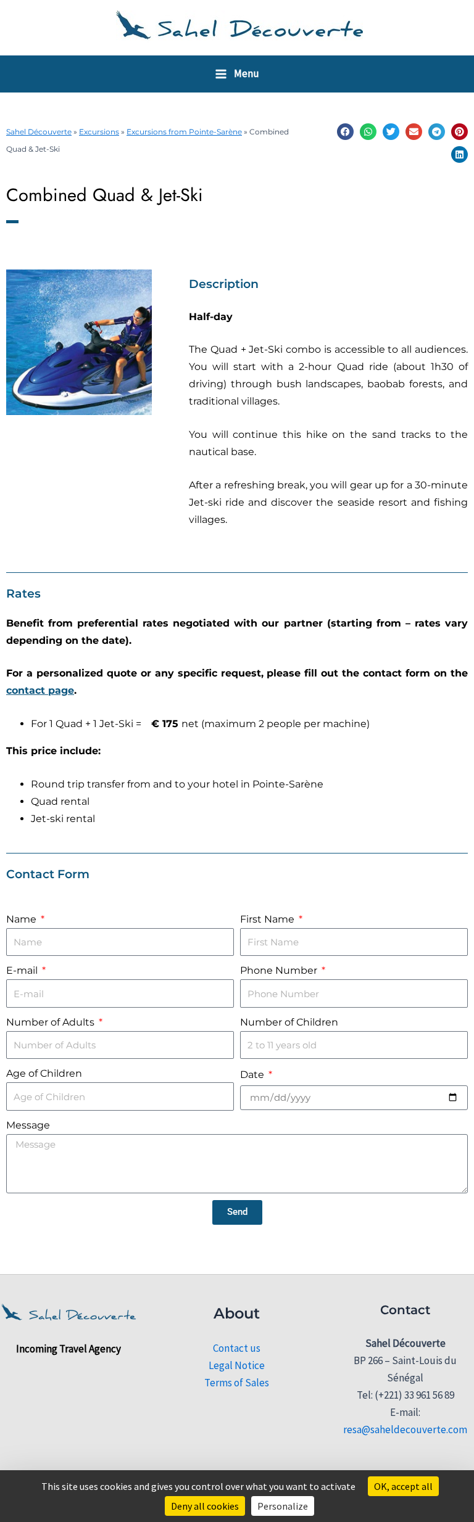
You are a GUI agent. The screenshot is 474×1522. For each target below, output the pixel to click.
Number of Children (289, 1022)
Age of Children (44, 1073)
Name (22, 919)
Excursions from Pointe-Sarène (184, 131)
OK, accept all (403, 1486)
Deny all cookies (205, 1506)
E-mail (23, 970)
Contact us (236, 1348)
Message (28, 1125)
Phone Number (280, 970)
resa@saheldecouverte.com (405, 1429)
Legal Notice (237, 1365)
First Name (268, 919)
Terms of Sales (236, 1382)
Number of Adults (51, 1022)
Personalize (282, 1506)
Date (253, 1074)
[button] (345, 131)
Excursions (99, 131)
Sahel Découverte (39, 131)
